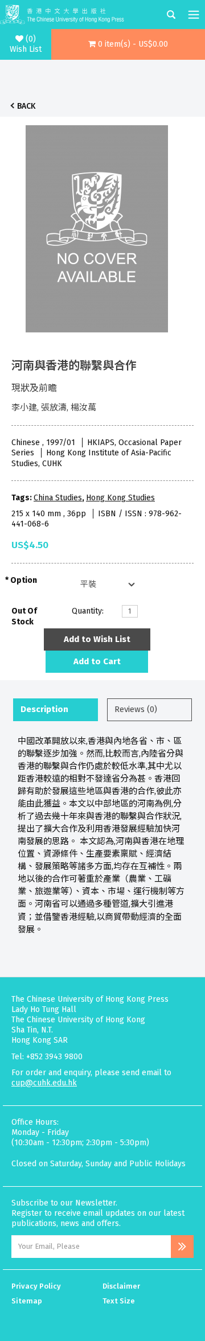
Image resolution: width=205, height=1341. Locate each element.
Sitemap (26, 1301)
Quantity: (88, 611)
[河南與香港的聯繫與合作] (97, 226)
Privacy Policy (36, 1286)
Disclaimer (121, 1286)
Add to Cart (97, 661)
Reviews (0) (135, 709)
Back (26, 106)
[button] (128, 44)
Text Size (118, 1301)
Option (23, 580)
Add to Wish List (97, 639)
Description (44, 709)
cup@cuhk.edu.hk (44, 1083)
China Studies (58, 498)
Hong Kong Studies (120, 498)
